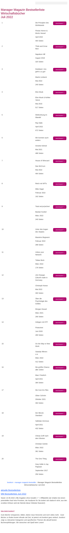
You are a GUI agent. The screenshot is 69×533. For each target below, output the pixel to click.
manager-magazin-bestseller (25, 482)
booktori (10, 482)
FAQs (26, 508)
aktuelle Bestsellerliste (11, 490)
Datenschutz (51, 508)
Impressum (4, 508)
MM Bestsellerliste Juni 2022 (13, 494)
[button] (51, 3)
